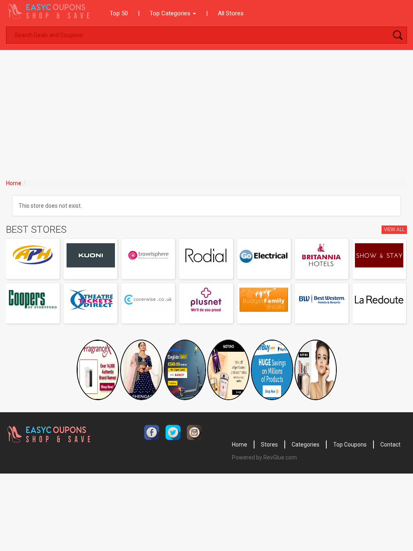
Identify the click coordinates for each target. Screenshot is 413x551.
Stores (269, 444)
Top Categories (171, 13)
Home (13, 183)
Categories (305, 444)
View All (394, 229)
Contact (390, 444)
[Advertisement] (206, 110)
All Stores (231, 13)
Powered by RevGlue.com (264, 457)
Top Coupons (350, 444)
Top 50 (119, 13)
